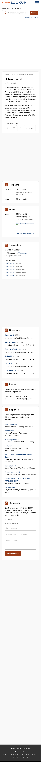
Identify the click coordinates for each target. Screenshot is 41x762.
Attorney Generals (12, 439)
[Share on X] (14, 128)
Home (13, 748)
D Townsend (11, 263)
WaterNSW (9, 431)
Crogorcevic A (10, 370)
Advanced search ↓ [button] (32, 17)
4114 (24, 256)
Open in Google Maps (24, 233)
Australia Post (10, 466)
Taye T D (8, 363)
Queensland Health (12, 472)
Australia (7, 74)
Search (34, 13)
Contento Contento (13, 349)
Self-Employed (11, 424)
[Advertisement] (20, 43)
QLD (13, 74)
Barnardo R (9, 335)
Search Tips (26, 748)
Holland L (8, 356)
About (19, 748)
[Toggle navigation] (37, 2)
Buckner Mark (10, 342)
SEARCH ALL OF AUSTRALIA (11, 8)
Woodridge (20, 74)
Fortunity (8, 446)
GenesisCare (10, 487)
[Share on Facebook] (7, 128)
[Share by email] (20, 128)
